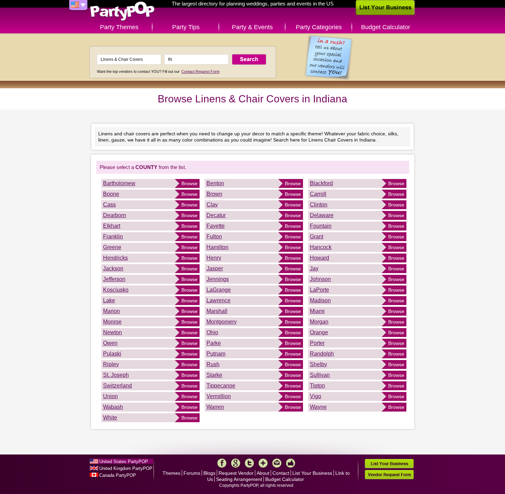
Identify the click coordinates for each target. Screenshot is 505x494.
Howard (319, 258)
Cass (109, 204)
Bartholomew (119, 183)
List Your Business (312, 473)
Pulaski (112, 354)
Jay (314, 268)
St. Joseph (116, 375)
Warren (215, 407)
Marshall (216, 311)
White (110, 417)
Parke (213, 343)
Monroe (112, 322)
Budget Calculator (385, 27)
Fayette (215, 226)
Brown (214, 194)
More (263, 463)
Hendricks (115, 258)
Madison (320, 300)
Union (110, 396)
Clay (212, 204)
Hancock (321, 247)
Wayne (318, 407)
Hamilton (217, 247)
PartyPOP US (122, 11)
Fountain (321, 226)
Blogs (209, 473)
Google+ (235, 463)
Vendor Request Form (389, 475)
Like (290, 463)
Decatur (216, 215)
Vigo (315, 396)
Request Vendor (236, 473)
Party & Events (252, 27)
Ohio (212, 332)
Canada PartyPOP (117, 475)
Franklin (113, 236)
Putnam (215, 354)
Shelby (318, 364)
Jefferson (114, 279)
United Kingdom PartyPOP (126, 468)
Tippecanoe (220, 386)
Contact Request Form (200, 71)
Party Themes (119, 27)
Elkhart (111, 226)
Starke (214, 375)
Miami (317, 311)
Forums (191, 473)
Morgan (319, 322)
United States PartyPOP (123, 461)
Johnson (320, 279)
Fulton (214, 236)
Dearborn (114, 215)
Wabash (113, 407)
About (263, 473)
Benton (215, 183)
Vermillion (218, 396)
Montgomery (221, 322)
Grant (316, 236)
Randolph (322, 354)
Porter (317, 343)
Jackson (113, 268)
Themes (171, 473)
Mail (276, 463)
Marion (111, 311)
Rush (213, 364)
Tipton (317, 386)
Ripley (111, 364)
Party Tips (186, 27)
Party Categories (319, 27)
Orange (319, 332)
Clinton (318, 204)
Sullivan (320, 375)
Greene (112, 247)
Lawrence (218, 300)
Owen (110, 343)
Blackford (321, 183)
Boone (111, 194)
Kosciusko (115, 290)
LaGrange (218, 290)
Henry (213, 258)
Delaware (322, 215)
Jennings (217, 279)
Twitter (249, 463)
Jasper (214, 268)
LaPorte (319, 290)
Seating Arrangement (239, 479)
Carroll (318, 194)
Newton (112, 332)
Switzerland (117, 386)
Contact (280, 473)
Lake (109, 300)
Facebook (221, 463)
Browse (189, 183)
